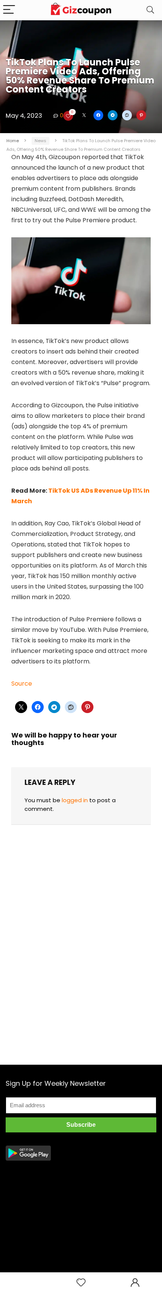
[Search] (150, 10)
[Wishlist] (81, 1282)
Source (21, 683)
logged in (75, 800)
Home (12, 141)
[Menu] (9, 10)
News (40, 141)
